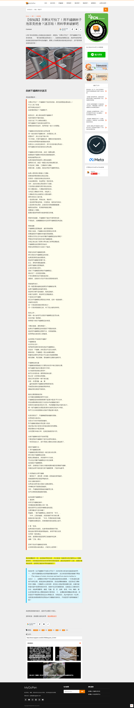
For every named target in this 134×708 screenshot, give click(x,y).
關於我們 (77, 3)
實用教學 (69, 3)
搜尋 (82, 691)
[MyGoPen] (30, 3)
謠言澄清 (52, 3)
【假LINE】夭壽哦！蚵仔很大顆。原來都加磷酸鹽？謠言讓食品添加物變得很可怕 (51, 675)
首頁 (46, 3)
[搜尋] (106, 10)
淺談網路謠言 (52, 616)
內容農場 (38, 16)
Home (27, 16)
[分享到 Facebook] (72, 29)
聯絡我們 (85, 3)
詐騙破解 (60, 3)
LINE (33, 16)
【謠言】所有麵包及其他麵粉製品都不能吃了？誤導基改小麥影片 (67, 656)
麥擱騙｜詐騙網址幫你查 (94, 691)
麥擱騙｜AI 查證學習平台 (94, 694)
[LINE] (36, 699)
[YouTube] (29, 699)
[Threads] (39, 699)
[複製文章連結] (80, 29)
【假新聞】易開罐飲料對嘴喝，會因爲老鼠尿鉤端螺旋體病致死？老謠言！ (40, 656)
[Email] (42, 699)
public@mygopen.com (35, 695)
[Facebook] (25, 699)
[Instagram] (32, 699)
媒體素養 (93, 3)
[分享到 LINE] (76, 29)
